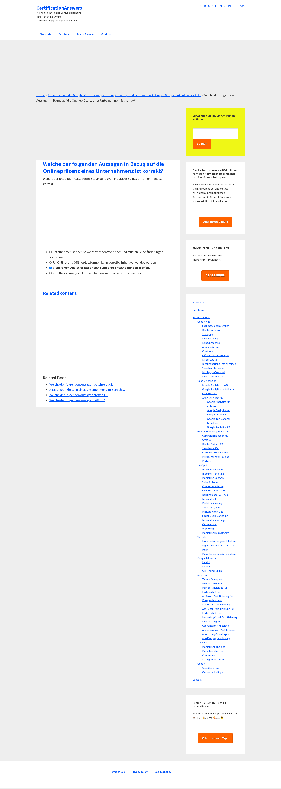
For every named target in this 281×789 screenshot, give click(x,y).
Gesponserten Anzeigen (215, 625)
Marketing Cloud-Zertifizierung (219, 617)
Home (40, 95)
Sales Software (210, 482)
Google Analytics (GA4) (215, 385)
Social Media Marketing (215, 515)
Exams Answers (201, 317)
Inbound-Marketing (213, 473)
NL (234, 6)
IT (216, 6)
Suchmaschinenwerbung (215, 325)
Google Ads (203, 321)
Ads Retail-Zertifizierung (216, 604)
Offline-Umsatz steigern (215, 355)
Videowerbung (210, 338)
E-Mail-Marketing (212, 503)
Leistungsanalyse (212, 342)
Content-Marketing (213, 486)
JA (243, 6)
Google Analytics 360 (218, 427)
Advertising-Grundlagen (215, 634)
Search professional (213, 368)
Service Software (211, 507)
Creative (207, 439)
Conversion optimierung (215, 452)
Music (205, 549)
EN (200, 6)
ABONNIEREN (215, 275)
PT (221, 6)
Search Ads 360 (210, 448)
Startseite (198, 302)
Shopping (207, 334)
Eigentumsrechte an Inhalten (218, 545)
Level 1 (206, 562)
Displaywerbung (211, 330)
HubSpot (202, 465)
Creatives (207, 351)
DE (212, 6)
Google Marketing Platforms (213, 431)
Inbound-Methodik (212, 469)
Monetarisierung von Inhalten (219, 541)
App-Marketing (210, 347)
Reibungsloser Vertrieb (215, 494)
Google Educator (206, 558)
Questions (198, 310)
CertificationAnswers (59, 8)
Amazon (202, 575)
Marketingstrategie (213, 651)
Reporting (208, 528)
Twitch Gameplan (212, 579)
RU (225, 6)
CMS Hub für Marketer (214, 490)
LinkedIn (202, 642)
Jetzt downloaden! (215, 221)
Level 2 (206, 566)
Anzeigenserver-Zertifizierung (219, 629)
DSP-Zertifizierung (212, 583)
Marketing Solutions (213, 646)
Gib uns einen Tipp (215, 738)
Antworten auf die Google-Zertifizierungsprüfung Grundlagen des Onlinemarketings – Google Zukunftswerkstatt (124, 95)
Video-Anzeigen (211, 621)
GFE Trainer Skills (212, 570)
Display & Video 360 (212, 444)
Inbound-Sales (210, 499)
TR (239, 6)
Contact (197, 679)
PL (230, 6)
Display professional (213, 372)
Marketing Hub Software (215, 532)
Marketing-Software (213, 477)
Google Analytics (206, 380)
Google (201, 663)
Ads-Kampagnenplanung (216, 638)
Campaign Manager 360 (215, 435)
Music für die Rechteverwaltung (219, 553)
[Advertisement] (134, 69)
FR (204, 6)
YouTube (202, 537)
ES (208, 6)
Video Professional (212, 376)
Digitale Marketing (212, 511)
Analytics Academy (212, 397)
